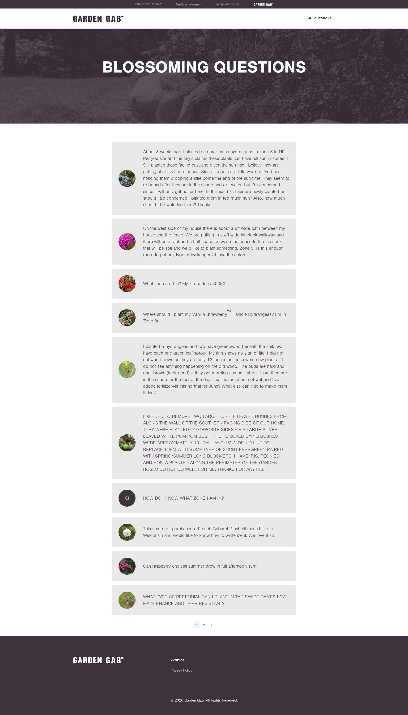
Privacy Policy (181, 670)
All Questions (320, 18)
